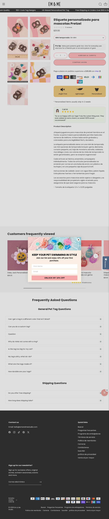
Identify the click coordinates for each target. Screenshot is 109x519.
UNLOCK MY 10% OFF (54, 278)
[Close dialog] (78, 239)
